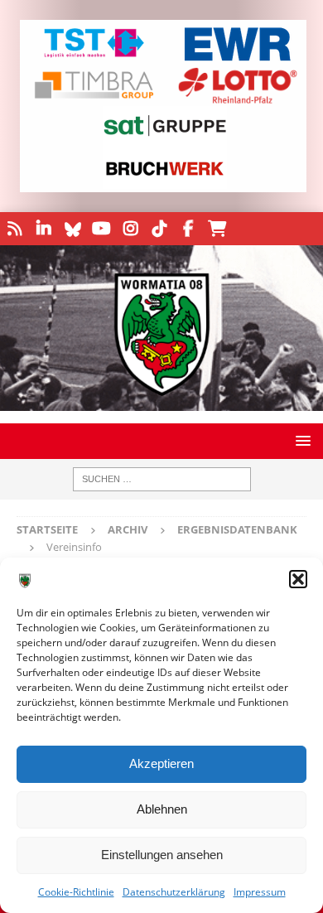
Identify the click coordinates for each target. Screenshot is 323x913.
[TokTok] (159, 228)
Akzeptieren (161, 763)
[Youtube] (101, 228)
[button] (298, 579)
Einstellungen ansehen (162, 855)
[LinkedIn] (43, 228)
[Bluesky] (72, 228)
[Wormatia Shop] (217, 228)
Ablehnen (162, 809)
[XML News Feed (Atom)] (14, 228)
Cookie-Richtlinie (76, 892)
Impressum (260, 892)
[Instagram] (130, 228)
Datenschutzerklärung (174, 892)
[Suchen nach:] (162, 479)
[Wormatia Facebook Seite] (188, 228)
